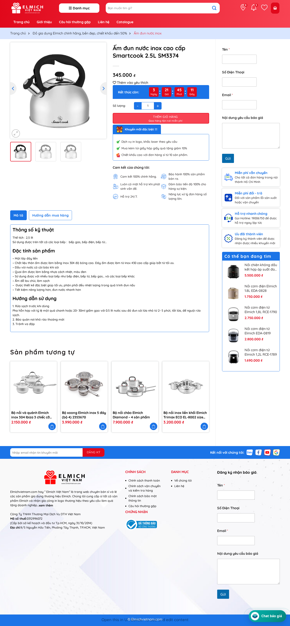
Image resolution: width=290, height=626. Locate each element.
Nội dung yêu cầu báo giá (242, 118)
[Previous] (13, 88)
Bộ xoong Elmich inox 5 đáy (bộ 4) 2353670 (84, 415)
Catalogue (125, 22)
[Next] (103, 88)
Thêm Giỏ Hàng (165, 117)
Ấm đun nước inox (148, 33)
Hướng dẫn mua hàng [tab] (50, 215)
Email (227, 95)
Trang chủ (21, 22)
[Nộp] (216, 8)
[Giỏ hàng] (275, 8)
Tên (226, 49)
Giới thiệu (44, 22)
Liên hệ (103, 22)
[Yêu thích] (264, 7)
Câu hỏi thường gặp (75, 22)
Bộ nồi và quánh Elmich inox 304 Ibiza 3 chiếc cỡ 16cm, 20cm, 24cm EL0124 (31, 415)
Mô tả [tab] (18, 215)
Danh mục (81, 8)
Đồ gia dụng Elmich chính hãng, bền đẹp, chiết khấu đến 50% (80, 33)
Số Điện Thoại (233, 72)
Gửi (228, 158)
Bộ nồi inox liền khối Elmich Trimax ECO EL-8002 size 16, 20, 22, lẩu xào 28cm (185, 415)
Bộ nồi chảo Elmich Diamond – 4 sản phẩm (131, 415)
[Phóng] (16, 133)
